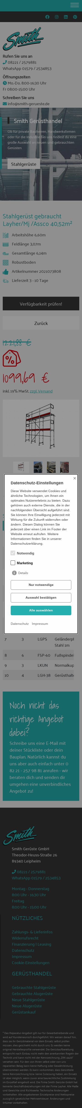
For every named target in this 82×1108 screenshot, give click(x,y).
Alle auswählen (41, 610)
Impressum (40, 623)
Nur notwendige (41, 585)
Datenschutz (20, 623)
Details (23, 573)
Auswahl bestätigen (41, 597)
